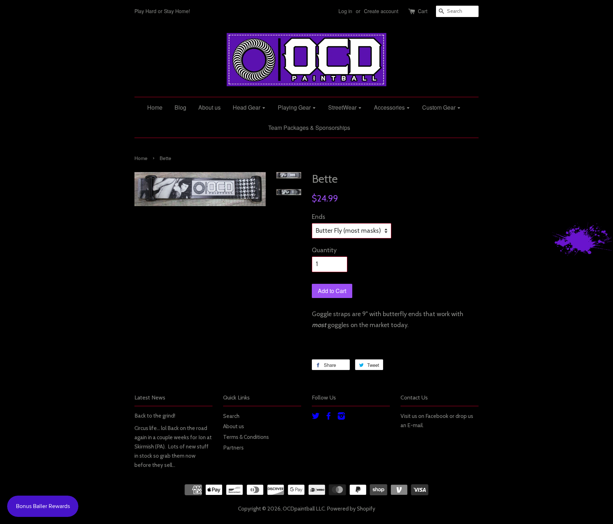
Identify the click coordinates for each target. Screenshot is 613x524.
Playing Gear (295, 107)
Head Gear (247, 107)
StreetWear (343, 107)
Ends (318, 217)
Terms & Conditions (246, 437)
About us (209, 107)
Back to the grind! (154, 415)
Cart (422, 11)
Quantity (324, 250)
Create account (381, 11)
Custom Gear (439, 107)
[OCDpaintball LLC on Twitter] (316, 417)
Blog (180, 107)
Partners (233, 447)
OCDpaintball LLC (304, 508)
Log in (345, 11)
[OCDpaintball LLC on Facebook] (328, 417)
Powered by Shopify (351, 508)
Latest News (149, 397)
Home (154, 107)
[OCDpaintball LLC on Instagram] (341, 417)
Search (231, 416)
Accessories (390, 107)
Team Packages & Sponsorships (309, 127)
